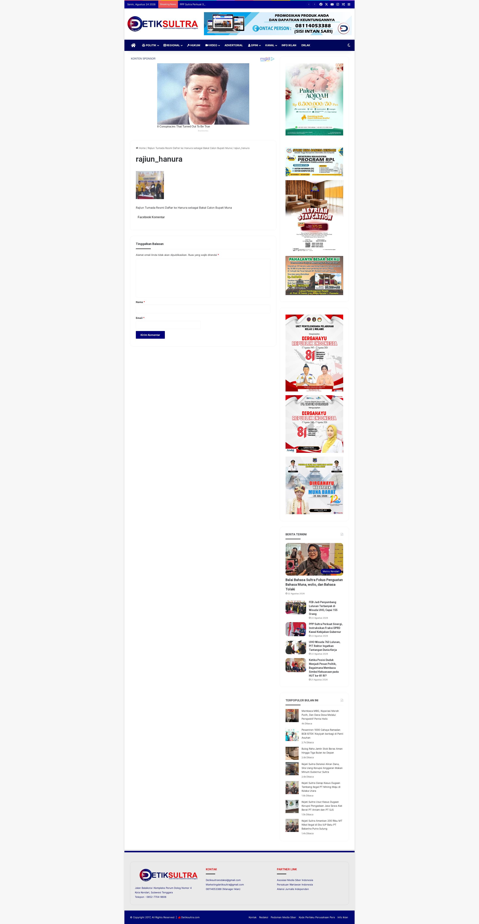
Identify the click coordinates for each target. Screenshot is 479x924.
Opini (254, 45)
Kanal (269, 45)
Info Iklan (289, 45)
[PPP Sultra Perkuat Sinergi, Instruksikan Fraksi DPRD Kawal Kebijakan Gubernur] (296, 629)
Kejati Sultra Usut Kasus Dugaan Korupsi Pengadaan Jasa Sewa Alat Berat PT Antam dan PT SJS (322, 805)
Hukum (195, 45)
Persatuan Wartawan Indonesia (295, 884)
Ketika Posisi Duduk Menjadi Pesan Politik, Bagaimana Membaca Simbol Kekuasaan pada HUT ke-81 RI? (324, 667)
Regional (173, 45)
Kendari (145, 892)
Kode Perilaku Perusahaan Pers (317, 917)
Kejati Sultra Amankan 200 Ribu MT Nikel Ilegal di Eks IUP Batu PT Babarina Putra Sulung (322, 824)
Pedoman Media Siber (283, 917)
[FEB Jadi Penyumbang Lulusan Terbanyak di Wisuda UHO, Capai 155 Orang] (296, 607)
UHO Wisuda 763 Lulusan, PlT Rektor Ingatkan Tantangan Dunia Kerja (324, 646)
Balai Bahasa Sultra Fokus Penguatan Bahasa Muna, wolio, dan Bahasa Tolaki (314, 584)
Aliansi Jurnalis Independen (293, 889)
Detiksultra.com (190, 917)
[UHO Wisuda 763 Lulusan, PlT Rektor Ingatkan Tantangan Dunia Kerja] (296, 647)
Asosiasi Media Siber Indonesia (295, 880)
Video (212, 45)
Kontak (253, 917)
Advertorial (234, 45)
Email (140, 317)
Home (142, 148)
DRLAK (305, 45)
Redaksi (263, 917)
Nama (140, 302)
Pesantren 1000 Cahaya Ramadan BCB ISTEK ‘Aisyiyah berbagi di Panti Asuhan (322, 733)
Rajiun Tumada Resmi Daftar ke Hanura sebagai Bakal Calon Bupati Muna (190, 148)
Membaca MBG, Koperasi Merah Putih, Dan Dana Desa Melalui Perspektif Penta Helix (320, 714)
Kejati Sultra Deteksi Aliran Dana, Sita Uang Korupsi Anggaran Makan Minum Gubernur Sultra (322, 768)
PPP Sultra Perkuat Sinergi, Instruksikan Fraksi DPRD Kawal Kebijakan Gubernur (226, 4)
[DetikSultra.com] (162, 24)
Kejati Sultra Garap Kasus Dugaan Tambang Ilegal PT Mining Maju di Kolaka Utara (321, 786)
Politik (150, 45)
